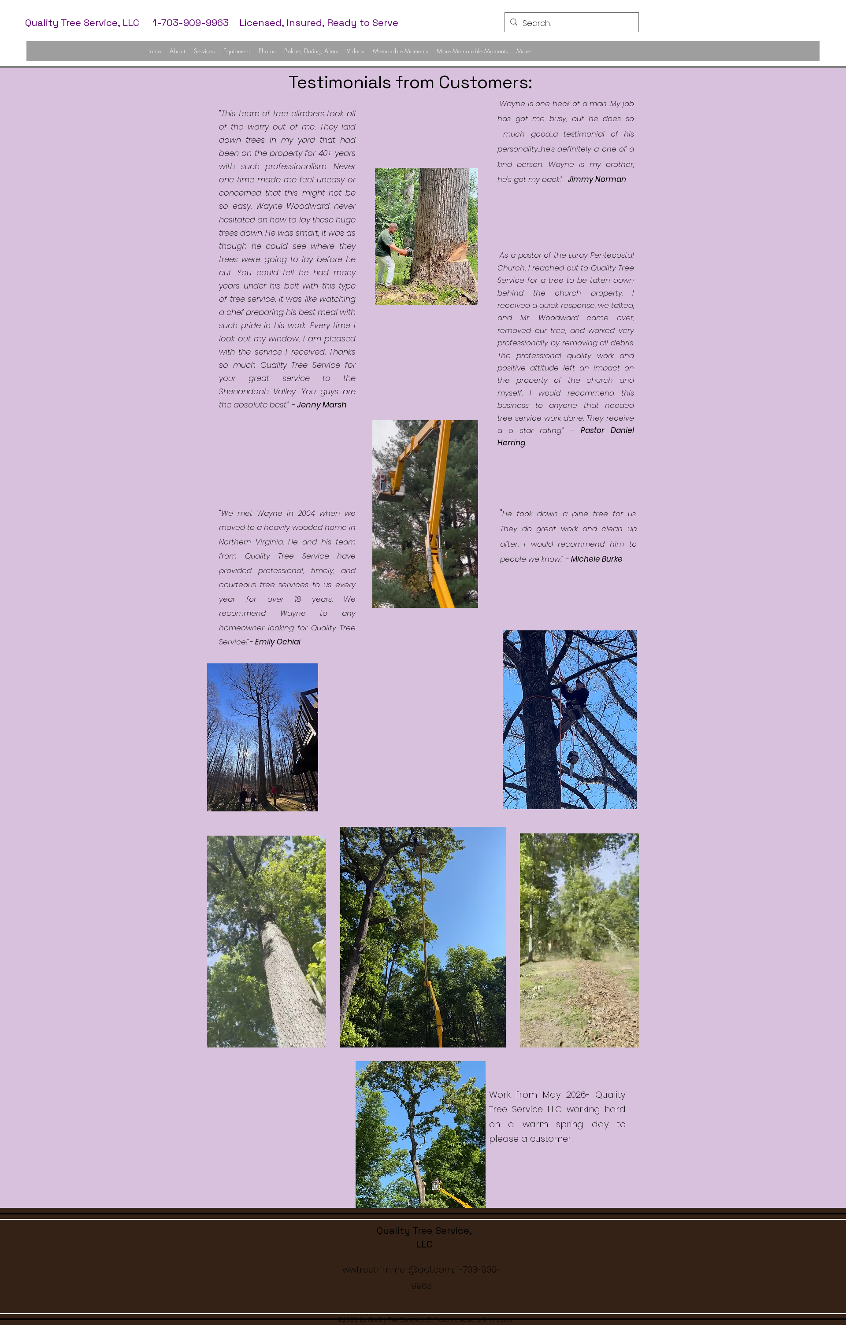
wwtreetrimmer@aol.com (397, 1269)
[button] (467, 598)
